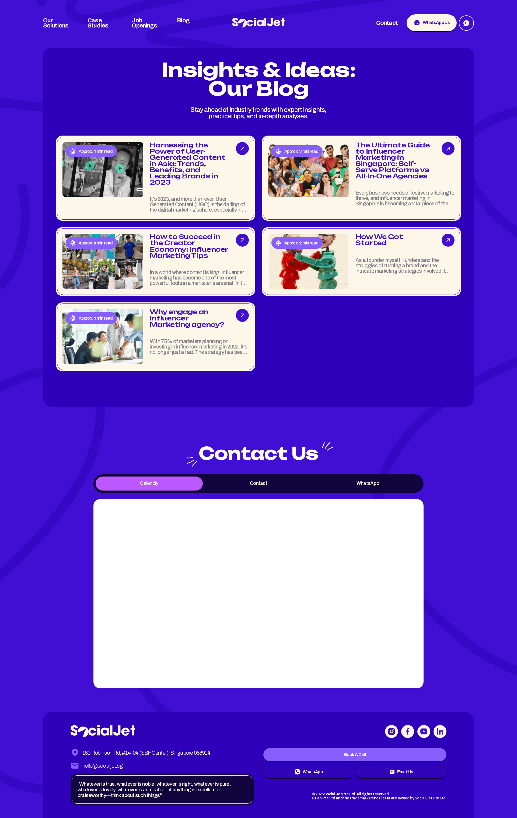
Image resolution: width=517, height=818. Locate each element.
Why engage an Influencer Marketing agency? (187, 318)
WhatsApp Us (436, 22)
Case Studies (98, 23)
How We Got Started (379, 240)
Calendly (149, 483)
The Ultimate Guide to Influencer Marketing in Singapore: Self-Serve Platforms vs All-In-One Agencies (392, 160)
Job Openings (144, 23)
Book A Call (355, 754)
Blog (183, 20)
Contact (387, 23)
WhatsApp (368, 483)
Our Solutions (55, 23)
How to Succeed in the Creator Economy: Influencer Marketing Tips (189, 246)
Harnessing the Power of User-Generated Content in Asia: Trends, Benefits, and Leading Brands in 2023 (187, 163)
